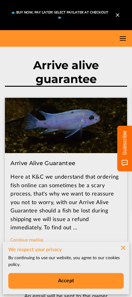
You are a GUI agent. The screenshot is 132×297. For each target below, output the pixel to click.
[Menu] (123, 38)
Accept (66, 280)
